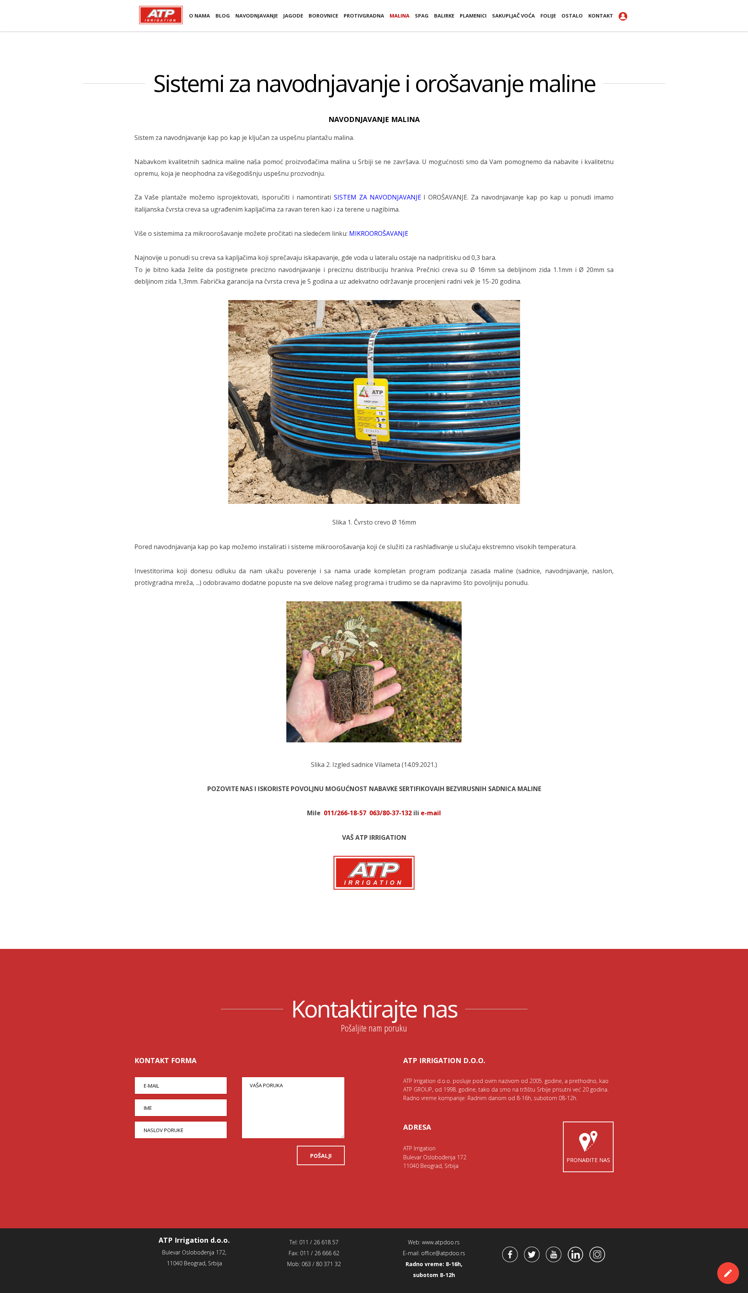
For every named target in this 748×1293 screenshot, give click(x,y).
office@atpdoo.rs (443, 1253)
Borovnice (323, 15)
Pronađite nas (588, 1160)
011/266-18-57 (345, 813)
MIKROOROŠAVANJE (378, 233)
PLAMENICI (473, 15)
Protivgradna (364, 15)
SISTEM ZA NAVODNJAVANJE (377, 197)
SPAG (422, 15)
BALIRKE (444, 15)
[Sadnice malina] (374, 740)
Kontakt (600, 15)
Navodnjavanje (256, 15)
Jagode (293, 15)
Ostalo (572, 15)
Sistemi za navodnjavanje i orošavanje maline (374, 83)
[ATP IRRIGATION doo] (374, 887)
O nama (199, 15)
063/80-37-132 (390, 813)
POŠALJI (321, 1155)
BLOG (222, 15)
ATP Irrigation (161, 14)
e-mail (431, 813)
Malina (399, 15)
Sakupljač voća (513, 15)
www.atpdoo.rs (441, 1242)
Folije (548, 15)
